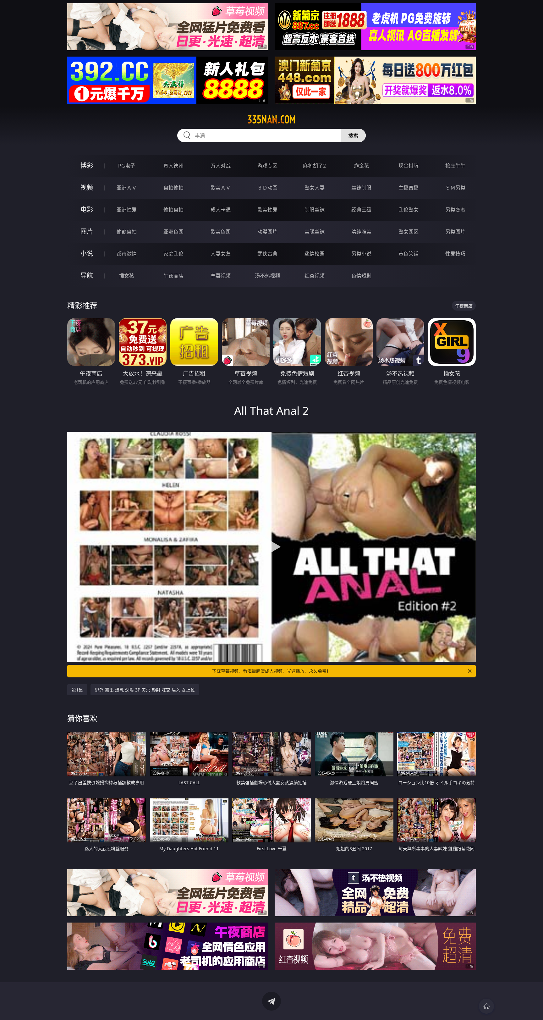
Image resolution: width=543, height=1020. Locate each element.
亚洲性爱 (127, 209)
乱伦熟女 (408, 209)
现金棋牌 (408, 165)
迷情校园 (314, 253)
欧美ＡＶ (221, 187)
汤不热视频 (267, 275)
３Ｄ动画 (267, 187)
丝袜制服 (361, 187)
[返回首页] (486, 1006)
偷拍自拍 (173, 209)
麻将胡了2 (314, 165)
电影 (86, 209)
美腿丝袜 (314, 231)
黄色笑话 (408, 253)
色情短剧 (361, 275)
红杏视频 (314, 275)
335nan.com (271, 119)
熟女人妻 (314, 187)
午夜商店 (173, 275)
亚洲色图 (173, 231)
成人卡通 (221, 209)
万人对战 (221, 165)
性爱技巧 (455, 253)
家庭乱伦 (173, 253)
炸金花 (361, 165)
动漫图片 (267, 231)
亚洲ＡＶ (127, 187)
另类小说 (361, 253)
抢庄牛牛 (455, 165)
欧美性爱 (267, 209)
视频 (86, 187)
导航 (86, 275)
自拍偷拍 (173, 187)
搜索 (353, 135)
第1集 (77, 690)
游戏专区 (267, 165)
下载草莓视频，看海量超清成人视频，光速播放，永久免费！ (271, 671)
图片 (86, 231)
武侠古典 (267, 253)
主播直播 (408, 187)
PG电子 (126, 165)
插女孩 (126, 275)
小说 (86, 253)
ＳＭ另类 (455, 187)
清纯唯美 (361, 231)
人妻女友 (221, 253)
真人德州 (173, 165)
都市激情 (127, 253)
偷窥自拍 (127, 231)
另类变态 (455, 209)
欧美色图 (221, 231)
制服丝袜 (314, 209)
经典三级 (361, 209)
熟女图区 (408, 231)
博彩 (86, 165)
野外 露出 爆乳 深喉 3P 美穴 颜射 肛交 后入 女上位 (145, 690)
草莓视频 (221, 275)
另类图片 (455, 231)
